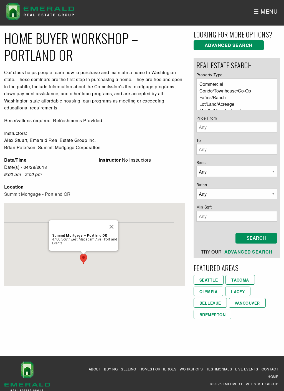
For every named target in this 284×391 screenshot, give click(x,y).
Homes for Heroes (158, 369)
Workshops (191, 369)
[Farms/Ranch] (234, 97)
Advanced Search (229, 45)
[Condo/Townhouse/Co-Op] (234, 90)
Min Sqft (204, 207)
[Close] (111, 227)
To (198, 140)
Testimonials (219, 369)
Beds (201, 162)
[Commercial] (234, 84)
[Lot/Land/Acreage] (234, 104)
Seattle (208, 280)
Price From (206, 118)
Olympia (208, 291)
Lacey (238, 291)
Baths (201, 184)
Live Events (246, 369)
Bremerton (212, 314)
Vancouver (247, 303)
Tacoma (240, 280)
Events (57, 243)
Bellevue (210, 303)
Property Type (209, 74)
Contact (270, 369)
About (95, 369)
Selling (128, 369)
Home (273, 376)
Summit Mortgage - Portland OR (37, 194)
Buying (111, 369)
